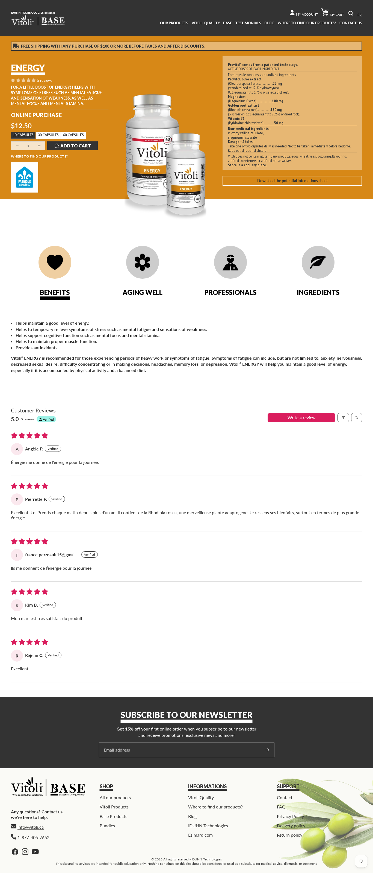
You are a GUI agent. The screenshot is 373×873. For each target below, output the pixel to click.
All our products (115, 797)
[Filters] (343, 417)
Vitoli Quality (201, 797)
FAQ (281, 806)
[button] (23, 80)
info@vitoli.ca (30, 827)
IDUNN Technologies (208, 825)
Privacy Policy (290, 816)
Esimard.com (200, 834)
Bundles (107, 825)
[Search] (351, 13)
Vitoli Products (114, 806)
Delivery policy (291, 825)
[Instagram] (25, 852)
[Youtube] (35, 852)
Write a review (302, 417)
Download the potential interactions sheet (292, 180)
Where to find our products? (39, 156)
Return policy (289, 834)
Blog (192, 816)
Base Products (113, 816)
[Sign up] (267, 750)
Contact (284, 797)
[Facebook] (15, 852)
